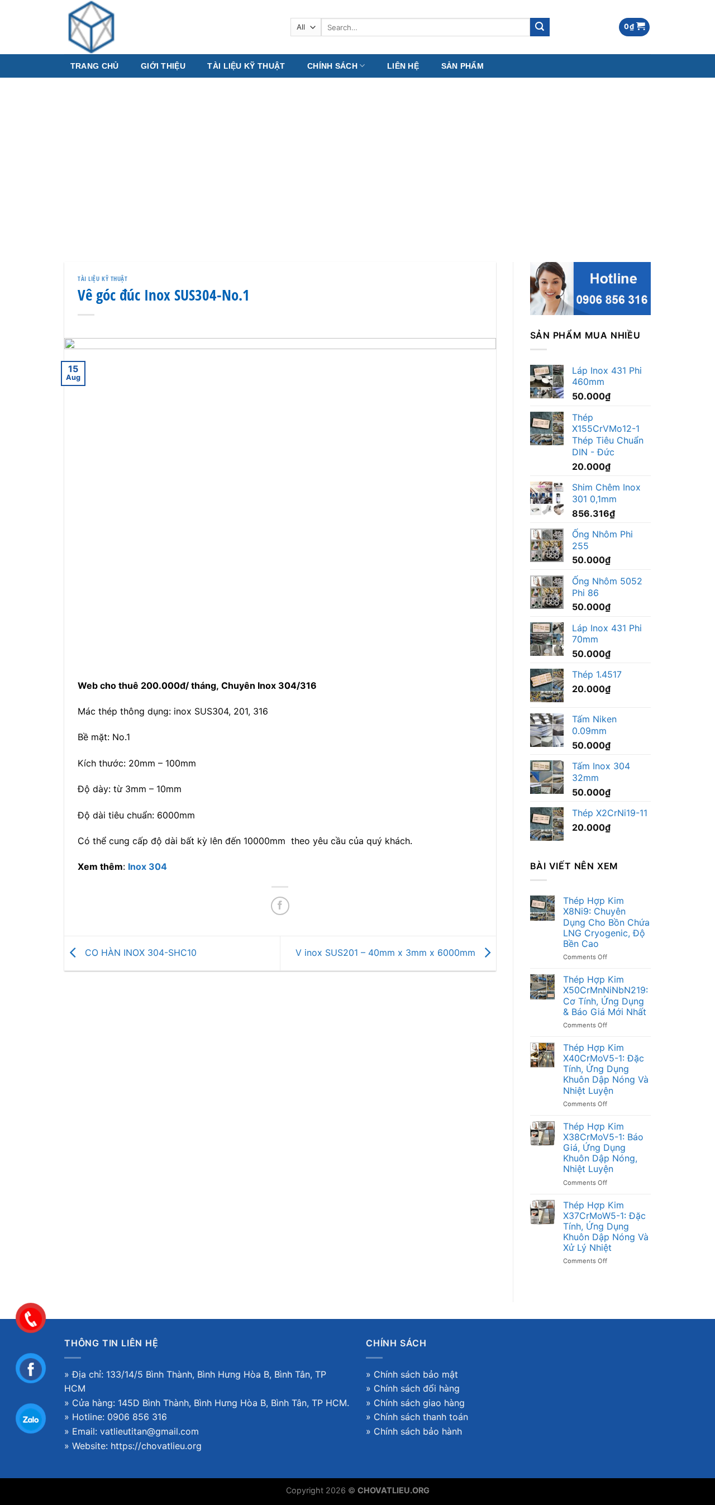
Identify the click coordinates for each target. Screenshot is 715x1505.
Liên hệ (403, 65)
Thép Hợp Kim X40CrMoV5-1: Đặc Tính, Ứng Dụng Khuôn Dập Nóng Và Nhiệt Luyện (606, 1069)
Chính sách (332, 65)
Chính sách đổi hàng (417, 1388)
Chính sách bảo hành (418, 1431)
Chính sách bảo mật (416, 1374)
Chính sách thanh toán (421, 1416)
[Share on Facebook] (280, 906)
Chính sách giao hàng (419, 1402)
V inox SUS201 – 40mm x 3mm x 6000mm (386, 952)
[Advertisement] (357, 161)
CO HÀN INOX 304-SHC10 (139, 952)
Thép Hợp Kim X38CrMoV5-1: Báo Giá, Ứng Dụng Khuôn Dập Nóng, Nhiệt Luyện (603, 1148)
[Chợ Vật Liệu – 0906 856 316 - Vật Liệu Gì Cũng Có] (169, 27)
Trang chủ (94, 65)
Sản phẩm (462, 65)
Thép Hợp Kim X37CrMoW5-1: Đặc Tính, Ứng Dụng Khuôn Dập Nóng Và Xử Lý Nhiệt (606, 1227)
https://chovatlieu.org (156, 1445)
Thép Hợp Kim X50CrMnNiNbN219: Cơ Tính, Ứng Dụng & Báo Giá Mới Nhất (605, 995)
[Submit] (539, 27)
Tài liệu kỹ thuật (246, 65)
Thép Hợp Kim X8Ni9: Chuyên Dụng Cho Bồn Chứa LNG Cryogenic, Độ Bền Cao (606, 922)
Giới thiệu (163, 65)
